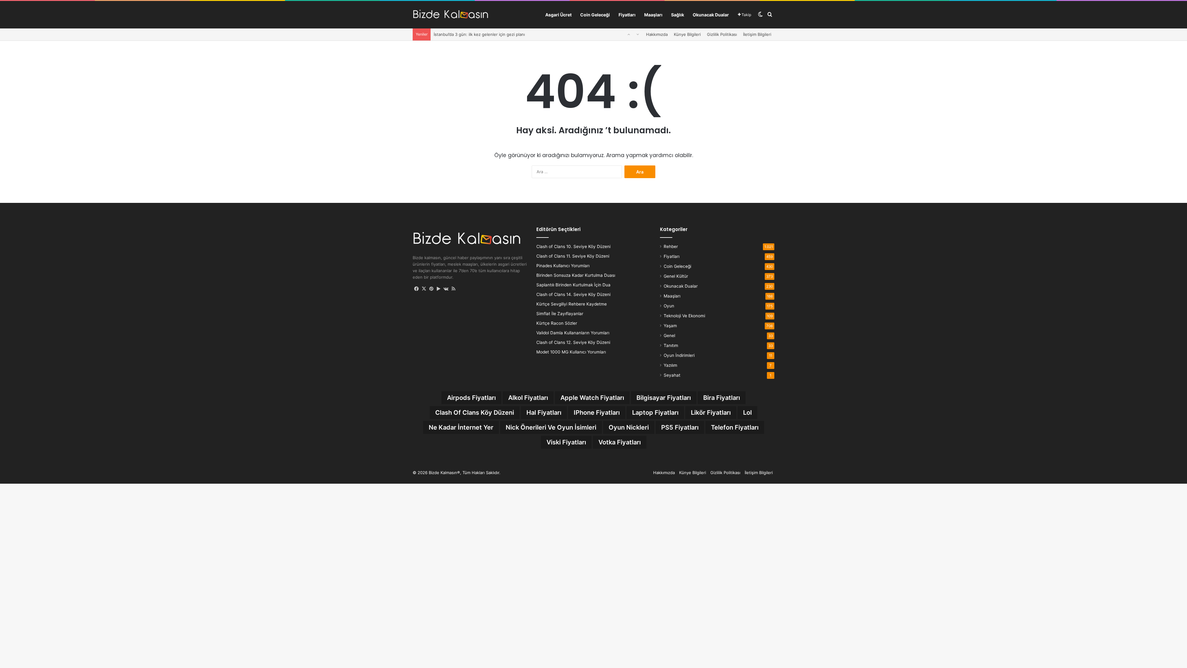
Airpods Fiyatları (471, 397)
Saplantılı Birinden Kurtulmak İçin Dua (573, 284)
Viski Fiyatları (566, 442)
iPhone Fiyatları (597, 412)
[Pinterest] (431, 289)
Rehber (671, 246)
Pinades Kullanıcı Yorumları (562, 265)
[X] (424, 289)
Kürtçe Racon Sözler (556, 323)
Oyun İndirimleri (679, 355)
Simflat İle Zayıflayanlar (559, 313)
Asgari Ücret (558, 14)
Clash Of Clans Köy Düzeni (474, 412)
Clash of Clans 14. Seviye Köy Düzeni (573, 294)
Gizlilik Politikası (722, 34)
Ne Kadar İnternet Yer (461, 427)
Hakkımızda (657, 34)
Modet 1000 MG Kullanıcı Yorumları (571, 351)
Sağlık (677, 14)
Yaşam (670, 325)
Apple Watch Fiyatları (592, 397)
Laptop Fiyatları (655, 412)
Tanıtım (671, 345)
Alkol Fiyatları (528, 397)
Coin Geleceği (595, 14)
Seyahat (672, 375)
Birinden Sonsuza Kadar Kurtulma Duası (575, 275)
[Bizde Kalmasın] (450, 14)
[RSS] (453, 289)
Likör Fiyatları (711, 412)
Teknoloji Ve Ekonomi (684, 315)
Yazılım (670, 365)
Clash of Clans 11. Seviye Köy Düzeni (572, 256)
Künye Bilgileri (687, 34)
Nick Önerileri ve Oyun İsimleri (551, 427)
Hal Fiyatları (543, 412)
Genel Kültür (676, 276)
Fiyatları (627, 14)
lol (747, 412)
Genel (669, 335)
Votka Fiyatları (619, 442)
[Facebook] (416, 289)
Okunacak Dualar (711, 14)
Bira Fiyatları (721, 397)
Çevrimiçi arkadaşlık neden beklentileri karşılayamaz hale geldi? (494, 34)
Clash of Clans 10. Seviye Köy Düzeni (573, 246)
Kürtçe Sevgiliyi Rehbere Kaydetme (571, 304)
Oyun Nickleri (629, 427)
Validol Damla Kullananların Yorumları (572, 332)
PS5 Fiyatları (680, 427)
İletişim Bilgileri (757, 34)
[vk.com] (446, 289)
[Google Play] (438, 289)
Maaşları (653, 14)
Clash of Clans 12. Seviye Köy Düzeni (573, 342)
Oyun (669, 305)
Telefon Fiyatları (735, 427)
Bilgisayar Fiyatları (663, 397)
